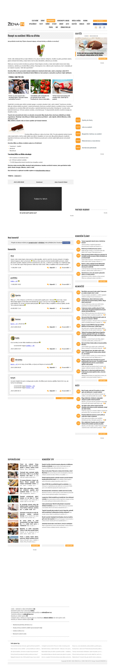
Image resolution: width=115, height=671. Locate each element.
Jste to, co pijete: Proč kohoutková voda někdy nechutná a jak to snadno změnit (57, 657)
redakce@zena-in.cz (46, 612)
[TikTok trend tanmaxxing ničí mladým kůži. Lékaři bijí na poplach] (62, 86)
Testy (41, 24)
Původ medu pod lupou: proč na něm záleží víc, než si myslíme (87, 654)
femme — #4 (30, 388)
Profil (51, 27)
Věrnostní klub (65, 27)
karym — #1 (14, 324)
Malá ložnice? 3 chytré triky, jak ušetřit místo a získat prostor (87, 657)
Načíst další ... (64, 398)
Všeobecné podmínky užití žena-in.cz (22, 625)
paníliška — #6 (30, 346)
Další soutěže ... (103, 59)
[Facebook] (104, 27)
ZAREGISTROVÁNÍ (32, 243)
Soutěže (74, 24)
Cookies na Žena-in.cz (18, 631)
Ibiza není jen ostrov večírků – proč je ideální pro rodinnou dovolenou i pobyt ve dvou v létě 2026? (26, 649)
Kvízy (88, 24)
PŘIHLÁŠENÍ (41, 243)
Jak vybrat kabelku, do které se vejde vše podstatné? (24, 651)
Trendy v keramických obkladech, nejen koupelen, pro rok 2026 (87, 651)
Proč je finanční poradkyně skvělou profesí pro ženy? (24, 654)
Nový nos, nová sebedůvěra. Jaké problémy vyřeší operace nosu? (87, 646)
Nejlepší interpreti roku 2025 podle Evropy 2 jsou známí (25, 657)
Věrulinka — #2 (30, 386)
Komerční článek (62, 182)
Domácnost (51, 20)
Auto (67, 24)
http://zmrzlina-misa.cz (43, 170)
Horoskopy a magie (63, 20)
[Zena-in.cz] (17, 24)
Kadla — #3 (14, 281)
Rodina (85, 20)
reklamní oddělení (48, 618)
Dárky (43, 20)
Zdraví (61, 24)
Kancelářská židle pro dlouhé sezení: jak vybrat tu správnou (57, 654)
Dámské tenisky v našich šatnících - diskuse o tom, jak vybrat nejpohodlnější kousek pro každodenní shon (57, 649)
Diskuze (81, 24)
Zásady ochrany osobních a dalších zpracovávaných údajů (27, 628)
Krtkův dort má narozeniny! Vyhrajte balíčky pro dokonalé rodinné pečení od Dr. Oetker (90, 54)
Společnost (33, 24)
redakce (32, 611)
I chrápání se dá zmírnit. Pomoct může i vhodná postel (56, 646)
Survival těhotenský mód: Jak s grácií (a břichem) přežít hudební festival (26, 646)
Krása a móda (76, 20)
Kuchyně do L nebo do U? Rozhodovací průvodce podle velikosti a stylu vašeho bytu (87, 649)
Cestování (35, 20)
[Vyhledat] (96, 27)
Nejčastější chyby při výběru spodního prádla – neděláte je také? (57, 651)
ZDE (34, 609)
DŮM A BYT (17, 176)
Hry (57, 27)
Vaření (47, 24)
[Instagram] (100, 27)
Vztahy (54, 24)
